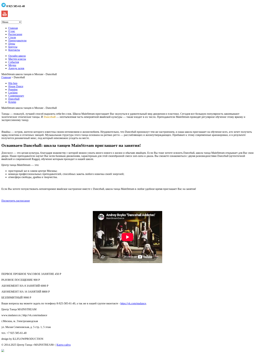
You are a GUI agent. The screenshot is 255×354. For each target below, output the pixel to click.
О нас (11, 31)
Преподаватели (17, 40)
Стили (12, 37)
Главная (13, 28)
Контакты (14, 49)
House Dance (15, 86)
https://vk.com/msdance (133, 303)
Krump (12, 101)
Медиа (12, 65)
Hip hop (12, 83)
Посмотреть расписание (15, 200)
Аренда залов (16, 68)
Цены (11, 43)
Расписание (15, 34)
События (13, 62)
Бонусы (12, 46)
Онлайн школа (17, 55)
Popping (13, 89)
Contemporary (16, 95)
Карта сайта (64, 344)
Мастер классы (17, 58)
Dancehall (13, 98)
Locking (13, 92)
